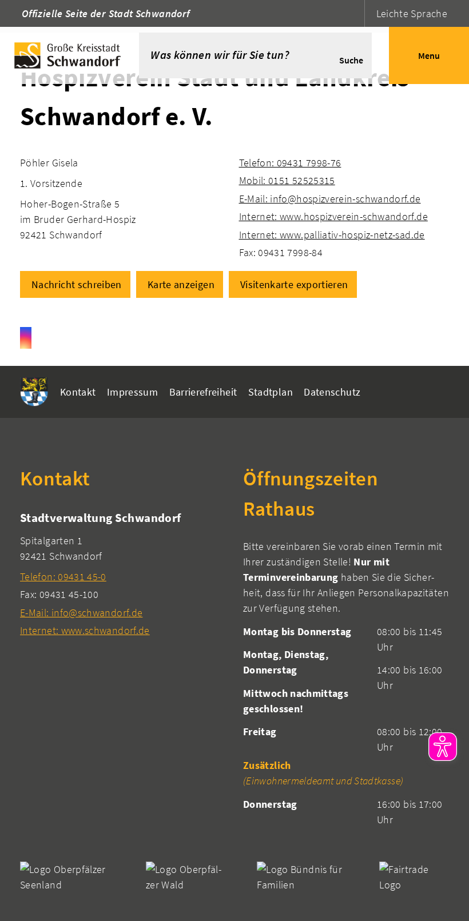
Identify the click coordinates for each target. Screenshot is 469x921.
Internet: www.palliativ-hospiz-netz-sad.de (332, 234)
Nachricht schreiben (76, 284)
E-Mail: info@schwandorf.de (81, 612)
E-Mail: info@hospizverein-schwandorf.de (330, 198)
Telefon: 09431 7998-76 (290, 162)
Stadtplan (270, 391)
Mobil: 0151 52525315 (287, 180)
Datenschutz (332, 391)
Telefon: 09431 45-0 (63, 576)
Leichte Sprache (411, 13)
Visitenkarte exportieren (294, 284)
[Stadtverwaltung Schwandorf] (123, 574)
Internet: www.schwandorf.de (85, 630)
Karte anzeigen (181, 284)
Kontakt (78, 391)
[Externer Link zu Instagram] (25, 338)
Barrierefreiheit (203, 391)
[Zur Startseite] (69, 55)
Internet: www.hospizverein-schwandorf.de (333, 216)
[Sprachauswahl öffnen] (354, 13)
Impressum (132, 391)
